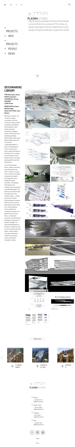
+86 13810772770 (38, 400)
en (5, 5)
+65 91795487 (37, 415)
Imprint (37, 438)
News (11, 53)
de (11, 4)
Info (11, 36)
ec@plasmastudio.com (39, 417)
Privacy (37, 443)
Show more (37, 339)
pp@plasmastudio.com (39, 424)
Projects (12, 31)
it (16, 4)
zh (21, 4)
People (12, 49)
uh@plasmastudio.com (39, 409)
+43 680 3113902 (38, 423)
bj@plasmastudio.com (38, 401)
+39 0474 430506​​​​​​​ (38, 407)
